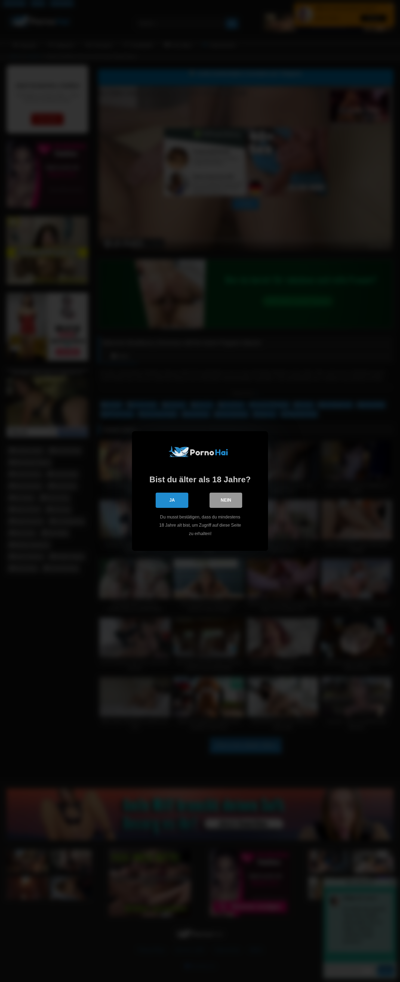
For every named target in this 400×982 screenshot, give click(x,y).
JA (172, 500)
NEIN (226, 500)
